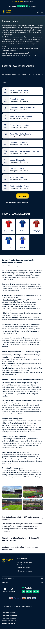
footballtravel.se (8, 612)
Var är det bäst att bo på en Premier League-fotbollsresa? (20, 548)
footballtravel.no (9, 621)
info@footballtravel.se (23, 567)
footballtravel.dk (9, 618)
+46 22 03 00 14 (33, 55)
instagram (12, 591)
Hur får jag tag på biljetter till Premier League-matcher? (21, 518)
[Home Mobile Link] (7, 11)
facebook (5, 591)
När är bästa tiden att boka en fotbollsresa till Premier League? (20, 539)
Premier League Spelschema (17, 203)
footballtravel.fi (8, 624)
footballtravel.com (9, 615)
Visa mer (22, 196)
